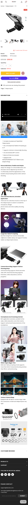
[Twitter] (5, 474)
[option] (14, 22)
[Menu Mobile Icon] (2, 2)
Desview (12, 53)
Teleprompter (9, 6)
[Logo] (14, 1)
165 (4, 85)
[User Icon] (21, 2)
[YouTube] (12, 474)
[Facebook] (2, 474)
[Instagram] (9, 474)
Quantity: (3, 63)
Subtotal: (3, 68)
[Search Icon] (6, 2)
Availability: (4, 56)
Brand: (3, 53)
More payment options (14, 82)
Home (2, 6)
